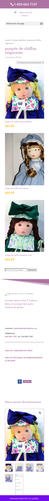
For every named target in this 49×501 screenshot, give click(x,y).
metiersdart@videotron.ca (25, 328)
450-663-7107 (11, 336)
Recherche (32, 270)
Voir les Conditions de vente (18, 350)
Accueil (7, 40)
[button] (40, 413)
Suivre (27, 381)
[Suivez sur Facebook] (20, 381)
